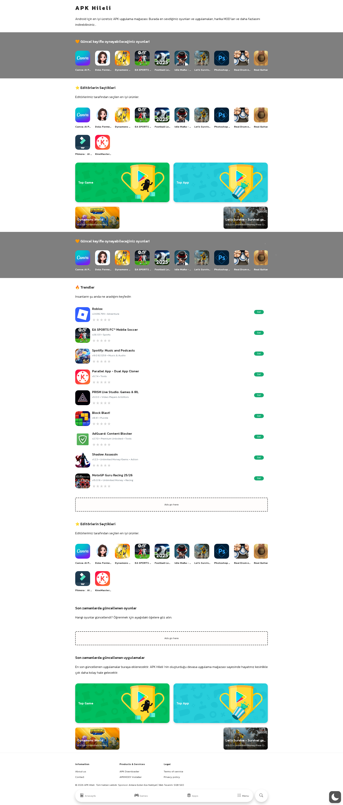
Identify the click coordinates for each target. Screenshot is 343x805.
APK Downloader (129, 771)
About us (80, 771)
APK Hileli (89, 785)
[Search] (261, 796)
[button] (335, 797)
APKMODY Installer (130, 777)
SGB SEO (179, 785)
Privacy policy (172, 777)
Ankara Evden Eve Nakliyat (143, 785)
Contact (79, 777)
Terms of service (173, 771)
